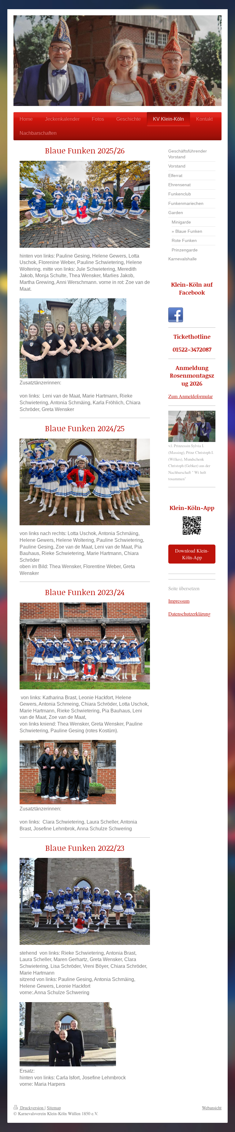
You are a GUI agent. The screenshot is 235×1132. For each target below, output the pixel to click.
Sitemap (54, 1108)
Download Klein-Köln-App (192, 553)
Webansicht (212, 1108)
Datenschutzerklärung (189, 613)
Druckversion (32, 1108)
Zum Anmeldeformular (190, 396)
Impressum (178, 601)
